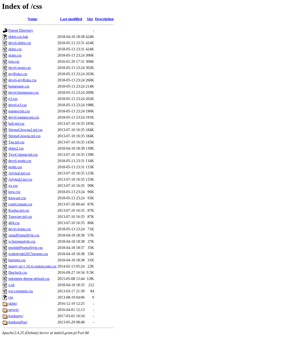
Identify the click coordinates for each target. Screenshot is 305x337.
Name (32, 19)
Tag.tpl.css (16, 142)
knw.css (14, 192)
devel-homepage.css (23, 92)
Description (104, 19)
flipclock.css (17, 272)
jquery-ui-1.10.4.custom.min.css (32, 266)
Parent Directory (20, 30)
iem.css (13, 61)
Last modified (71, 19)
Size (90, 19)
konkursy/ (15, 316)
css (10, 297)
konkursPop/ (17, 322)
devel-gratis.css (19, 161)
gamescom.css (19, 111)
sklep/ (12, 303)
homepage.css (18, 86)
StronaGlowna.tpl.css (24, 136)
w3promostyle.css (21, 241)
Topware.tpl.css (20, 217)
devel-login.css (19, 229)
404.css (14, 223)
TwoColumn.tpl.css (23, 155)
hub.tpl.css (16, 123)
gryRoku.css (17, 74)
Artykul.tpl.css (19, 173)
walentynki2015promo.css (28, 254)
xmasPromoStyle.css (23, 235)
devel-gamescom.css (23, 117)
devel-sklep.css (19, 43)
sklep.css (15, 49)
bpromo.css (16, 260)
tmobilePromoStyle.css (25, 248)
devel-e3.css (17, 105)
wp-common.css (20, 291)
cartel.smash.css (20, 204)
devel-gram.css (19, 68)
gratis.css (15, 167)
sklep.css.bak (18, 37)
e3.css (12, 99)
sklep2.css (16, 148)
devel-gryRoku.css (22, 80)
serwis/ (13, 310)
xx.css (13, 186)
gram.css (14, 55)
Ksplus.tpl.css (18, 210)
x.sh (11, 285)
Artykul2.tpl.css (20, 179)
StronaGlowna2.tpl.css (25, 130)
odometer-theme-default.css (29, 279)
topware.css (17, 198)
